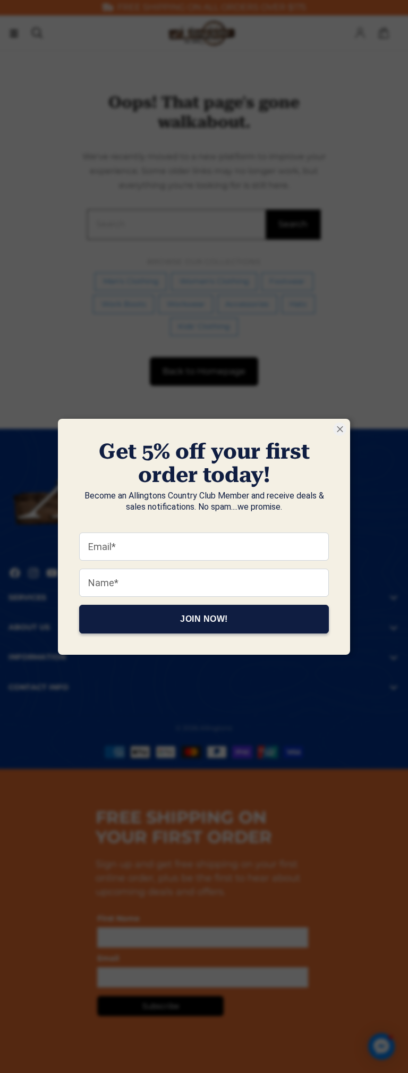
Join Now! (204, 618)
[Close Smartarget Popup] (339, 429)
